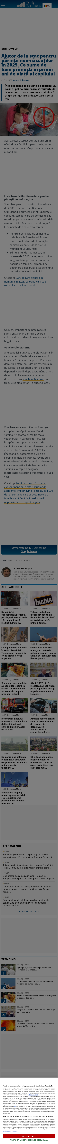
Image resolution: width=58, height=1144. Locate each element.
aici (15, 1106)
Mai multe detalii (33, 1094)
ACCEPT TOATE (29, 1136)
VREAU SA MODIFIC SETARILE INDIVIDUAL (29, 1140)
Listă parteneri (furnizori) (10, 1131)
